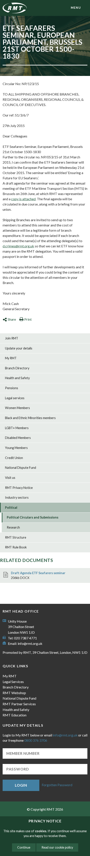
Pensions (11, 388)
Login (21, 785)
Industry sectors (17, 497)
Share (12, 319)
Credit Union (14, 458)
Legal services (14, 398)
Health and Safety (17, 378)
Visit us (10, 477)
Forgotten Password (57, 785)
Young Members (16, 448)
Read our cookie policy (57, 847)
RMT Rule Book (16, 547)
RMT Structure (15, 537)
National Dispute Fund (20, 467)
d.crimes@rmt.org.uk (18, 246)
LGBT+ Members (17, 428)
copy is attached (23, 199)
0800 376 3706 (35, 740)
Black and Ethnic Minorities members (30, 418)
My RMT (11, 358)
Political (11, 507)
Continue (23, 847)
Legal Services (13, 682)
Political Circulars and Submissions (32, 517)
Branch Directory (17, 368)
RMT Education (14, 715)
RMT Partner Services (19, 704)
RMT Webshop (14, 693)
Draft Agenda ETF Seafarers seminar (38, 573)
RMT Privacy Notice (19, 488)
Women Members (17, 408)
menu (76, 7)
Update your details (18, 348)
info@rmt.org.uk (30, 643)
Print (28, 319)
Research (13, 527)
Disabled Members (18, 438)
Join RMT (11, 338)
